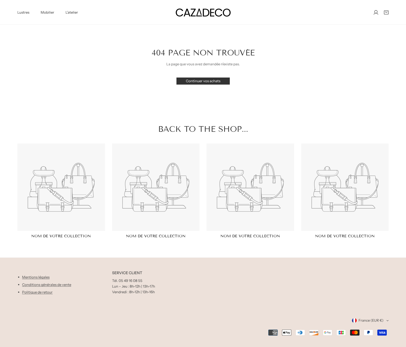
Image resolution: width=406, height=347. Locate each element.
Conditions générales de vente (46, 284)
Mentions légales (36, 277)
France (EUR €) (371, 320)
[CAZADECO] (203, 12)
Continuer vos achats (203, 81)
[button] (386, 12)
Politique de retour (37, 292)
